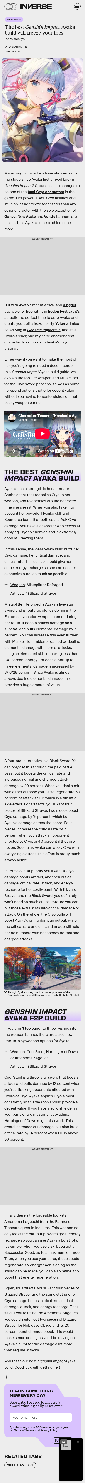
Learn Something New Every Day (31, 1392)
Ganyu (10, 216)
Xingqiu (69, 305)
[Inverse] (36, 6)
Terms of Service (24, 1430)
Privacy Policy (48, 1430)
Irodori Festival (60, 311)
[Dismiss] (78, 1441)
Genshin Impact (40, 330)
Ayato (31, 216)
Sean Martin (19, 46)
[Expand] (63, 1441)
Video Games (18, 1465)
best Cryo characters (46, 192)
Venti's (49, 216)
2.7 (57, 330)
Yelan (60, 323)
